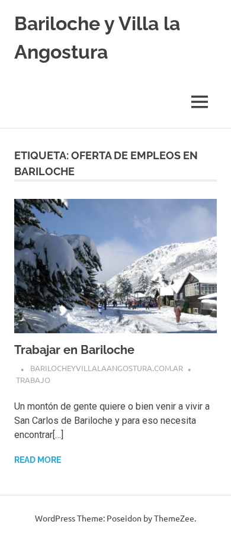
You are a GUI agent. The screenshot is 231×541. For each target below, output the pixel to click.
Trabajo (33, 380)
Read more (37, 460)
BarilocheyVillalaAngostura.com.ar (106, 368)
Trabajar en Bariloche (74, 350)
